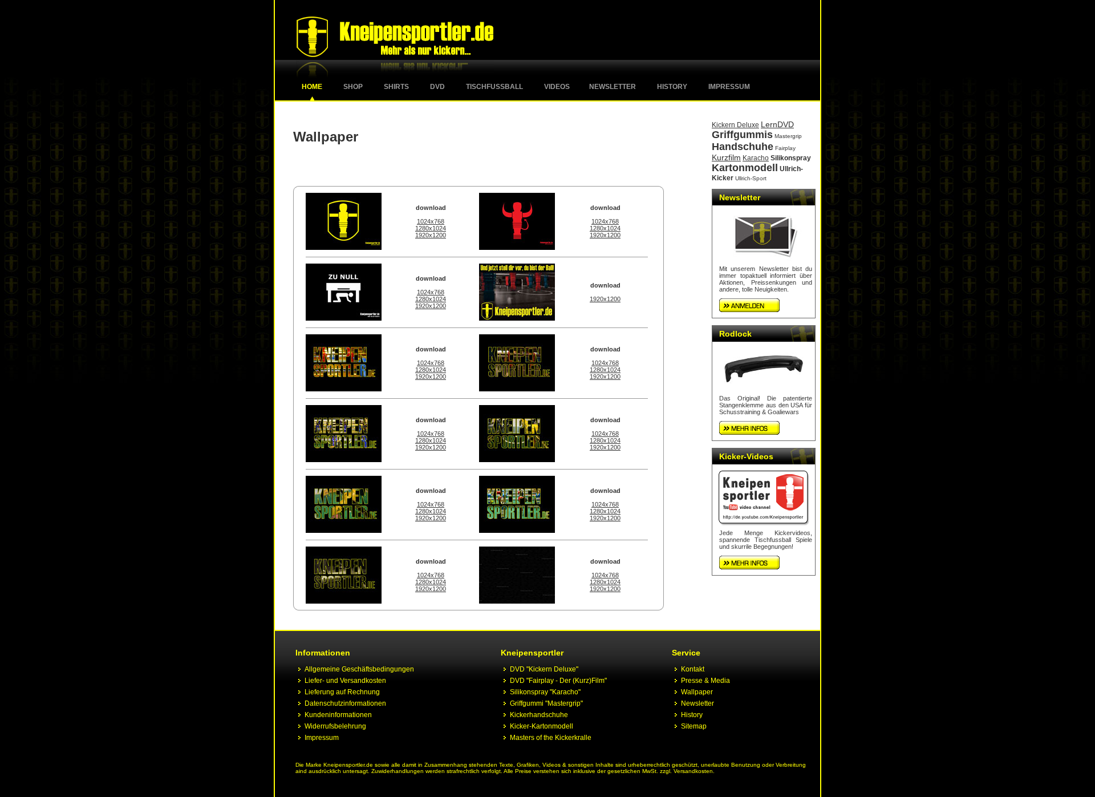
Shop (353, 87)
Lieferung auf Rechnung (342, 692)
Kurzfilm (726, 157)
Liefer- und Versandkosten (345, 681)
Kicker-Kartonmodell (541, 726)
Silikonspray (790, 158)
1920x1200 (430, 235)
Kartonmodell (745, 167)
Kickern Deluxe (735, 125)
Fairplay (785, 148)
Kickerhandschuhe (539, 715)
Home (312, 87)
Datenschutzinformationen (345, 703)
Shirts (396, 87)
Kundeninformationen (338, 715)
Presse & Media (705, 681)
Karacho (756, 158)
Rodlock (735, 333)
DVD (437, 87)
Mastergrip (788, 136)
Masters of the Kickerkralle (550, 738)
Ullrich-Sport (750, 178)
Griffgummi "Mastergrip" (546, 703)
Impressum (729, 87)
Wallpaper (697, 692)
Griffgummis (742, 134)
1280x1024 (430, 228)
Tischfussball (494, 87)
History (672, 87)
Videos (557, 87)
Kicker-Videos (746, 456)
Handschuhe (742, 146)
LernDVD (777, 124)
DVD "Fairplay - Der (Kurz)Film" (558, 681)
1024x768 (430, 221)
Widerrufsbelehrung (335, 726)
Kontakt (692, 669)
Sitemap (694, 726)
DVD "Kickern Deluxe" (544, 669)
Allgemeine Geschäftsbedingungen (359, 669)
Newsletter (612, 87)
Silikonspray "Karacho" (545, 692)
